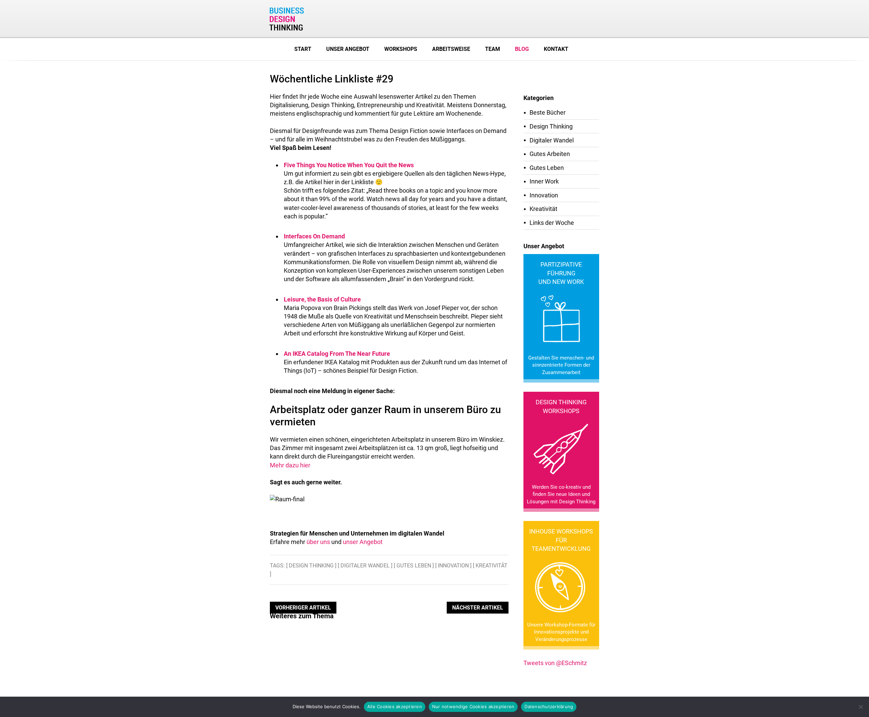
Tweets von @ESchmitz (555, 662)
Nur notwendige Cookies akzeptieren (473, 706)
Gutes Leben (547, 167)
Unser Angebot (347, 49)
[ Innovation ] (453, 565)
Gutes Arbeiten (550, 153)
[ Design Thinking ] (311, 565)
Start (302, 49)
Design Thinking (551, 126)
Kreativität (543, 208)
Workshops (400, 49)
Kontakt (556, 49)
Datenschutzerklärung (548, 706)
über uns (318, 541)
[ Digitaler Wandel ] (365, 565)
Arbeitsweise (451, 49)
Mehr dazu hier (290, 465)
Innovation (544, 195)
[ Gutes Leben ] (414, 565)
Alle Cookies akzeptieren (394, 706)
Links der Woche (552, 222)
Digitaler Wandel (552, 140)
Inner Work (544, 181)
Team (492, 49)
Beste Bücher (548, 112)
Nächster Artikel (477, 607)
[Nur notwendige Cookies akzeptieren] (860, 706)
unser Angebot (363, 541)
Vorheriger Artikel (303, 607)
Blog (522, 49)
